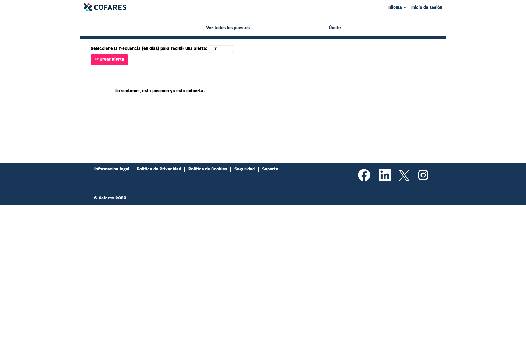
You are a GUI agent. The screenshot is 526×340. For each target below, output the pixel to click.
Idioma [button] (395, 8)
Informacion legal (111, 169)
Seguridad (244, 169)
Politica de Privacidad (159, 169)
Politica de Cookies (207, 169)
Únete (335, 28)
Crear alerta (111, 60)
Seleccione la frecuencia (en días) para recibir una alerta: (149, 49)
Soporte (270, 169)
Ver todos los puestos (228, 28)
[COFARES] (105, 7)
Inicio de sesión (426, 8)
